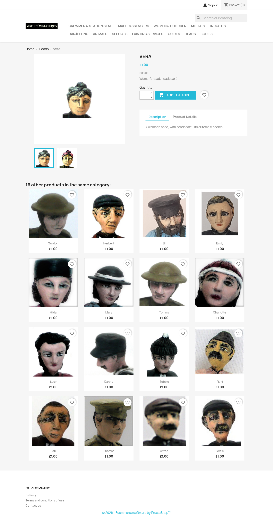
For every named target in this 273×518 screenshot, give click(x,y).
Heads (190, 34)
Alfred (164, 451)
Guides (174, 34)
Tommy (164, 312)
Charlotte (219, 312)
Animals (100, 34)
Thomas (108, 451)
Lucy (53, 382)
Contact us (33, 505)
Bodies (206, 34)
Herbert (108, 243)
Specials (120, 34)
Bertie (219, 451)
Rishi (219, 382)
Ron (53, 451)
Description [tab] (157, 117)
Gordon (53, 243)
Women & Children (170, 26)
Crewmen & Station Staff (91, 26)
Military (198, 26)
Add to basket (175, 95)
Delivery (31, 495)
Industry (218, 26)
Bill (164, 243)
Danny (108, 382)
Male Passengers (133, 26)
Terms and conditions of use (45, 500)
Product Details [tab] (184, 117)
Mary (108, 312)
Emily (219, 243)
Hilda (53, 312)
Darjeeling (78, 34)
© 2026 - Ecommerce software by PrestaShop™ (136, 513)
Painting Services (147, 34)
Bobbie (164, 382)
